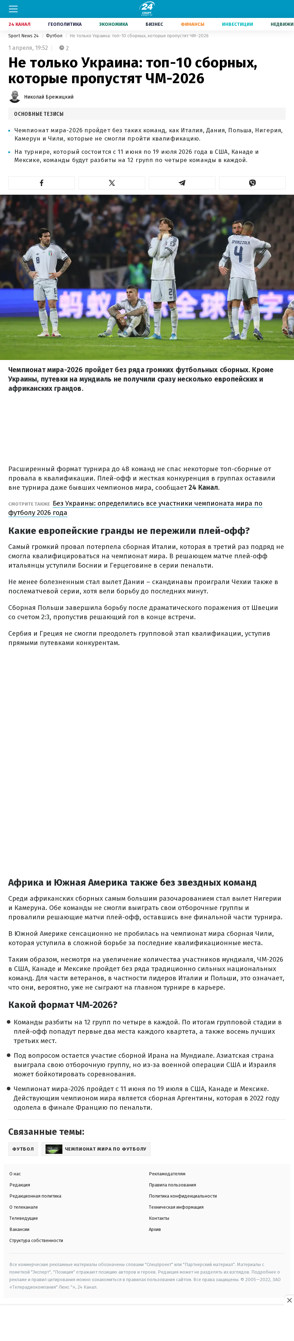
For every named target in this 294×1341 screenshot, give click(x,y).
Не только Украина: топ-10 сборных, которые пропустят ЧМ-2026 (139, 35)
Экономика (113, 24)
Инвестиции (237, 24)
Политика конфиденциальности (183, 1196)
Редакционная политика (35, 1196)
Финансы (192, 24)
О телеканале (23, 1207)
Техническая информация (176, 1207)
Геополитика (65, 24)
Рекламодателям (167, 1173)
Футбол (54, 35)
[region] (147, 1323)
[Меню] (13, 9)
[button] (41, 182)
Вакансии (19, 1229)
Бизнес (154, 24)
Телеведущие (23, 1218)
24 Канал (19, 24)
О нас (15, 1173)
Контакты (159, 1218)
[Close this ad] (289, 1300)
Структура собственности (36, 1240)
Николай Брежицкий (49, 97)
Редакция (19, 1185)
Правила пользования (172, 1185)
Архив (155, 1229)
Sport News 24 (24, 35)
